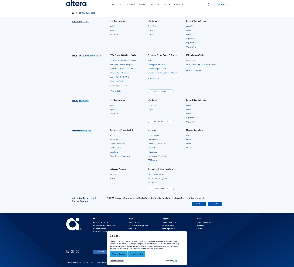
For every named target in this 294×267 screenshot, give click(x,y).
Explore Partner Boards (161, 121)
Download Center (134, 222)
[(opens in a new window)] (67, 251)
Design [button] (142, 4)
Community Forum (169, 222)
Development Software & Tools (86, 56)
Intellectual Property (81, 131)
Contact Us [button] (179, 4)
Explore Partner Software (161, 91)
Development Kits (80, 101)
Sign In (215, 204)
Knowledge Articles (168, 229)
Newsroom (200, 225)
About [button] (165, 4)
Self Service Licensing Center (138, 225)
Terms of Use (88, 262)
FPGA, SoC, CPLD (80, 21)
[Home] (77, 4)
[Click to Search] (208, 4)
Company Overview (204, 222)
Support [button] (154, 4)
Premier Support (168, 225)
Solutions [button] (129, 4)
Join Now (199, 204)
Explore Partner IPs (161, 189)
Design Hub (132, 229)
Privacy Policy (102, 262)
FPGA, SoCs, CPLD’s (100, 222)
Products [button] (115, 4)
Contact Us (101, 252)
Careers (199, 229)
